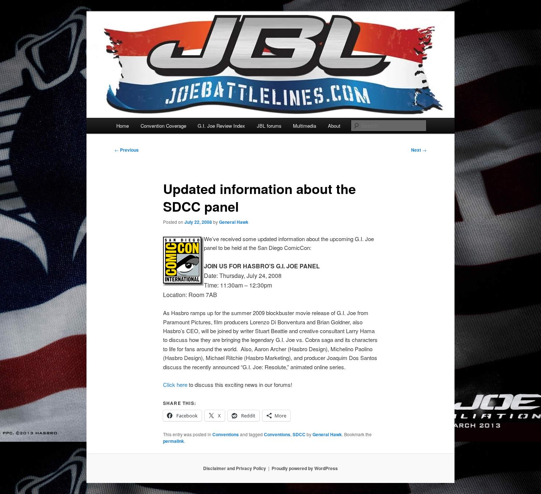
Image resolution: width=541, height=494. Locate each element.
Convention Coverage (163, 125)
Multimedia (304, 125)
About (334, 125)
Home (122, 125)
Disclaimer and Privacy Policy (234, 468)
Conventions (225, 434)
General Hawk (233, 222)
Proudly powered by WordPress (305, 468)
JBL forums (269, 125)
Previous (126, 150)
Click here (175, 384)
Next (419, 150)
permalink (173, 441)
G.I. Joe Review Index (221, 125)
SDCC (299, 434)
